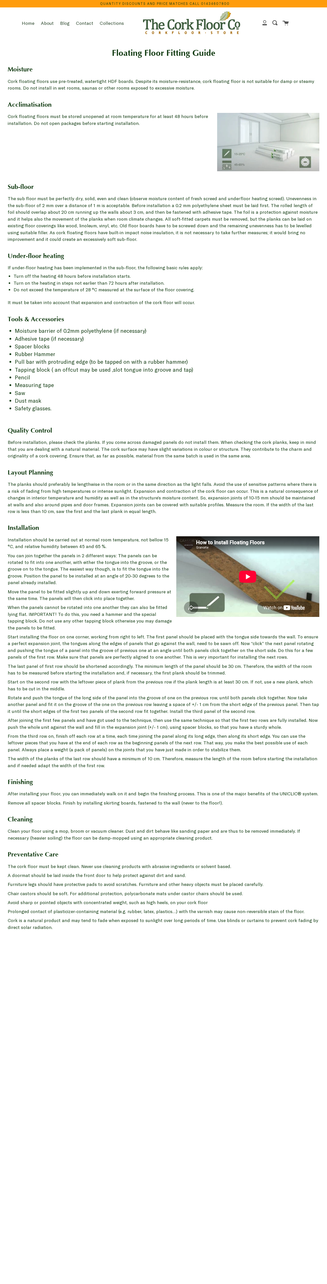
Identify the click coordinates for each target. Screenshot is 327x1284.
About (47, 23)
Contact (84, 23)
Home (28, 23)
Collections (112, 23)
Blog (64, 23)
